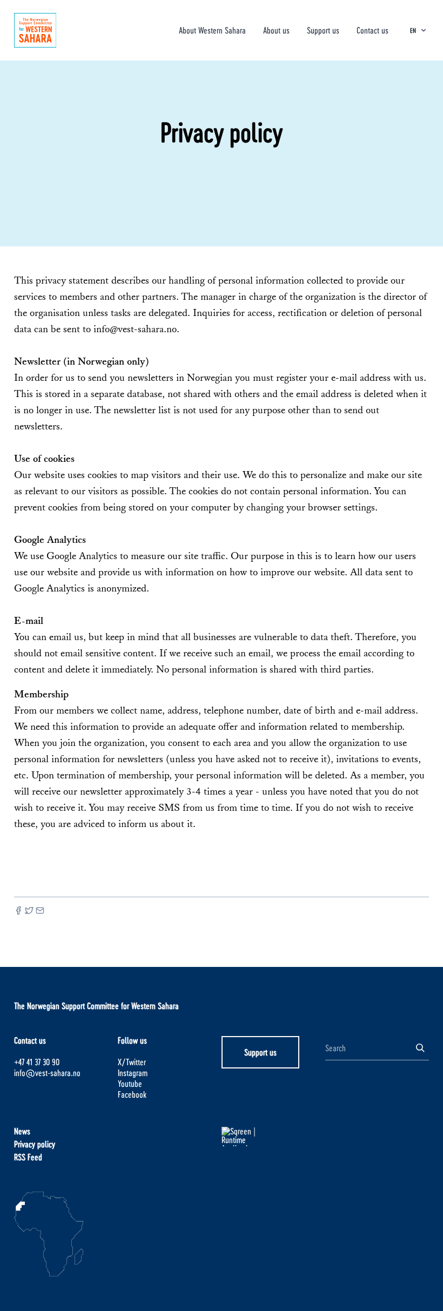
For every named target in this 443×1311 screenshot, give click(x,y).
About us (276, 30)
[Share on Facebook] (18, 910)
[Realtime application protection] (273, 1136)
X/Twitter (132, 1062)
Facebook (132, 1094)
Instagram (132, 1072)
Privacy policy (34, 1144)
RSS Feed (28, 1157)
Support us (323, 30)
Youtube (130, 1083)
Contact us (372, 30)
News (22, 1131)
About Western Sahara (212, 30)
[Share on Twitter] (29, 910)
